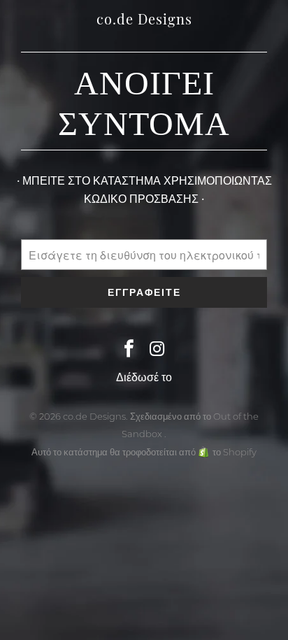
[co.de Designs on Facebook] (129, 349)
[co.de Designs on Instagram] (157, 349)
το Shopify (235, 451)
